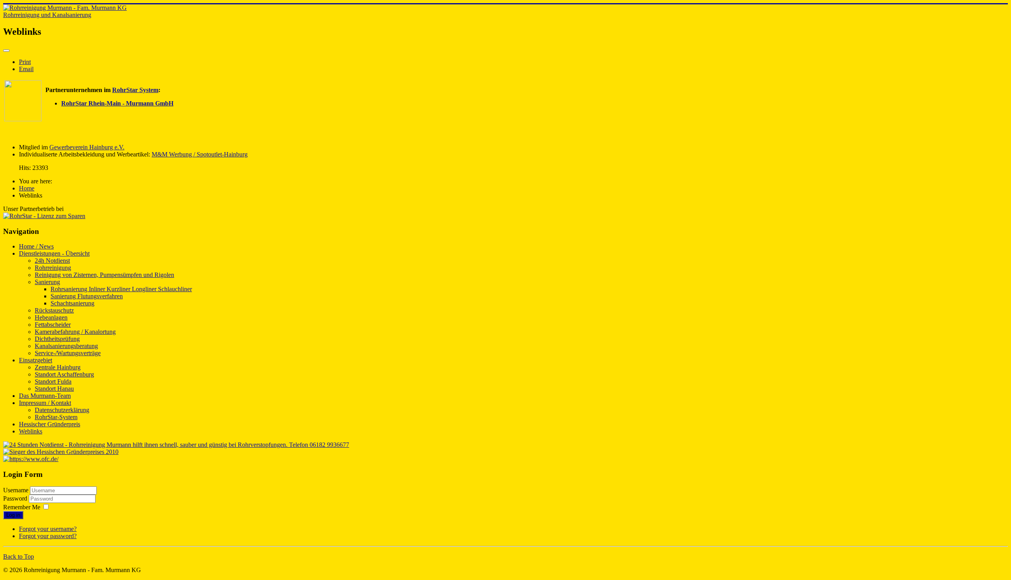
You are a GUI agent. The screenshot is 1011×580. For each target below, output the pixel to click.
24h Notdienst (52, 260)
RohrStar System (135, 90)
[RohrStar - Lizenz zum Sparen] (44, 216)
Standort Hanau (54, 388)
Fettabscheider (53, 324)
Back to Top (18, 556)
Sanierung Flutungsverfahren (87, 296)
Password (16, 498)
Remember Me (21, 507)
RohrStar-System (56, 417)
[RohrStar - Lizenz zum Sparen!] (22, 119)
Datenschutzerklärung (62, 410)
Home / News (36, 246)
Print (25, 61)
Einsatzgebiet (35, 360)
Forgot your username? (48, 528)
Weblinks (30, 431)
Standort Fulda (53, 381)
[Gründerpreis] (60, 451)
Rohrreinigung (53, 267)
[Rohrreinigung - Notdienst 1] (176, 444)
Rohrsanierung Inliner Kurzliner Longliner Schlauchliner (121, 289)
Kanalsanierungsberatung (66, 346)
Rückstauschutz (54, 310)
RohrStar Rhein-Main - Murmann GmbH (117, 103)
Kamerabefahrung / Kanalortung (75, 331)
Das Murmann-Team (45, 395)
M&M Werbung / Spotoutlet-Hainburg (200, 154)
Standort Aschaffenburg (64, 374)
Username (15, 490)
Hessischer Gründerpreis (49, 424)
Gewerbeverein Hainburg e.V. (86, 147)
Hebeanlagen (51, 317)
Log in (13, 515)
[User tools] (6, 50)
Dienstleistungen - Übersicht (54, 253)
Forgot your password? (48, 536)
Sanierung (47, 282)
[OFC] (30, 459)
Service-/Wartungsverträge (68, 353)
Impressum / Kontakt (45, 402)
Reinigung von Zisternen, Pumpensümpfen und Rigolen (104, 274)
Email (26, 69)
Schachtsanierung (72, 303)
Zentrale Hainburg (58, 367)
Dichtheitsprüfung (57, 338)
